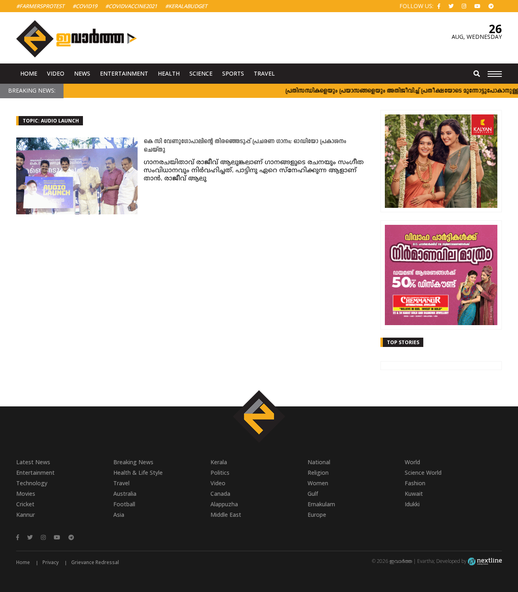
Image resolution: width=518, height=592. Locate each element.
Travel (264, 73)
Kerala (218, 462)
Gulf (313, 493)
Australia (124, 493)
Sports (233, 73)
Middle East (225, 514)
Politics (219, 472)
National (319, 462)
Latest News (33, 462)
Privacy (50, 562)
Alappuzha (224, 504)
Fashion (415, 483)
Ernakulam (321, 504)
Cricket (25, 504)
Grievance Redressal (95, 562)
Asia (118, 514)
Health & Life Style (138, 472)
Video (55, 73)
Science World (423, 472)
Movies (25, 493)
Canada (220, 493)
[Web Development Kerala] (485, 561)
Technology (31, 483)
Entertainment (124, 73)
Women (318, 483)
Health (169, 73)
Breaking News (133, 462)
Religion (318, 472)
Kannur (25, 514)
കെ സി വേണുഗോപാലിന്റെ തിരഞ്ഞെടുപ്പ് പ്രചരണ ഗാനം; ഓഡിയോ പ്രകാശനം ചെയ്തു (245, 145)
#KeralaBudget (186, 6)
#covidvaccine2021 (131, 6)
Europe (317, 514)
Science (200, 73)
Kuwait (414, 493)
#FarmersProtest (40, 6)
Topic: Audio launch (51, 120)
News (82, 73)
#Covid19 (84, 6)
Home (28, 73)
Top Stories (403, 342)
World (412, 462)
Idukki (412, 504)
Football (124, 504)
